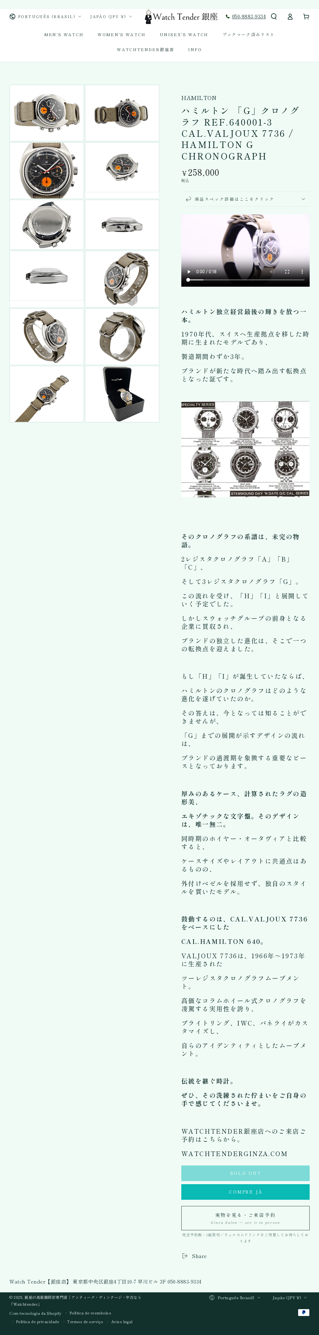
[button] (274, 16)
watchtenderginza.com (234, 1153)
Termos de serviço (85, 1321)
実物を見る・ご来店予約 (245, 1218)
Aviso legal (122, 1321)
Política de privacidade (38, 1321)
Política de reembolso (90, 1312)
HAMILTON (199, 98)
